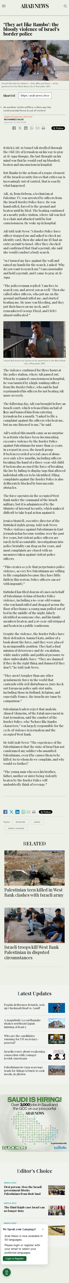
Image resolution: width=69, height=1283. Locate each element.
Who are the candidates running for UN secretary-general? (21, 1039)
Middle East (10, 1183)
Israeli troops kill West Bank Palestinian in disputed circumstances (31, 952)
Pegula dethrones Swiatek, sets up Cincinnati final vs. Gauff (24, 1006)
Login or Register (15, 1258)
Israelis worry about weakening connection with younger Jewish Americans (24, 1055)
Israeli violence (16, 828)
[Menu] (4, 6)
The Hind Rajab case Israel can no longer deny (24, 1208)
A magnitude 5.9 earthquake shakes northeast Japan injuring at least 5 (22, 1023)
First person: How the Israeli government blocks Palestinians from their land (23, 1190)
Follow (59, 128)
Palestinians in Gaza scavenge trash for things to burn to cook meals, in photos (24, 1070)
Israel (37, 822)
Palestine (20, 822)
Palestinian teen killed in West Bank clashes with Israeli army (34, 892)
